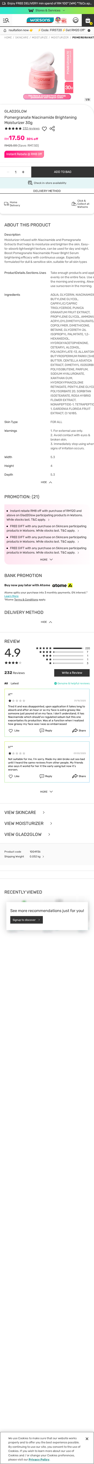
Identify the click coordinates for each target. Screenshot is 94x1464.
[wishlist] (44, 128)
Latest (15, 683)
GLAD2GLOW (15, 111)
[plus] (23, 172)
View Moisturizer (24, 823)
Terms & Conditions (26, 599)
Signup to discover (24, 919)
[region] (47, 1448)
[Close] (87, 1439)
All (6, 683)
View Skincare (20, 812)
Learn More (11, 596)
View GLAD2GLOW (23, 834)
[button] (88, 20)
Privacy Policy (39, 1459)
